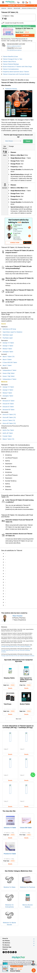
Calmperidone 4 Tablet (9, 379)
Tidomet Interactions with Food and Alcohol (16, 74)
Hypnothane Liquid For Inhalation (12, 332)
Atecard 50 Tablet (8, 404)
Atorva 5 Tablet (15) (9, 420)
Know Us (5, 938)
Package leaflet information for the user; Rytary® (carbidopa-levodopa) (17, 655)
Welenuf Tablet (7, 349)
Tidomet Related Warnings (11, 64)
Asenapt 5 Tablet (8, 346)
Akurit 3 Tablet (7, 365)
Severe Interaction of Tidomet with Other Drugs (17, 66)
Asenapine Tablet (8, 351)
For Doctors (6, 945)
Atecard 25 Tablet (8, 406)
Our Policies (6, 940)
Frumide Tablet (7, 436)
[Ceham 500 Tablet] (26, 820)
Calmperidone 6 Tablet (9, 370)
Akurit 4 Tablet (7, 359)
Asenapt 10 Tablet (8, 343)
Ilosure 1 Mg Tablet (9, 376)
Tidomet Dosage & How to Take (12, 59)
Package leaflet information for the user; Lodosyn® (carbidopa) (16, 646)
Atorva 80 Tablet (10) (9, 417)
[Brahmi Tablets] (26, 696)
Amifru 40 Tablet (8, 433)
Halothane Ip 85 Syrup (9, 329)
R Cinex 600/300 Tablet (10, 362)
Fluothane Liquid (7, 338)
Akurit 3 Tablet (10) (8, 356)
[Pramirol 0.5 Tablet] (10, 846)
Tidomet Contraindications (11, 69)
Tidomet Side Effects (9, 61)
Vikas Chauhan (17, 616)
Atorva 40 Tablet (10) (9, 423)
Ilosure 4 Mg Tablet (9, 373)
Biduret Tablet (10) (8, 439)
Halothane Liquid (8, 335)
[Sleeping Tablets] (10, 670)
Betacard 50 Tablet (8, 409)
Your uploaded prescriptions (14, 50)
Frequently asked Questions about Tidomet (16, 71)
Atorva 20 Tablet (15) (9, 414)
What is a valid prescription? (14, 46)
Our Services (6, 942)
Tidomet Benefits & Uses (10, 56)
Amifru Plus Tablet (8, 430)
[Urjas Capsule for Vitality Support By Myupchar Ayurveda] (26, 670)
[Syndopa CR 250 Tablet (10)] (8, 32)
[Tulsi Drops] (10, 696)
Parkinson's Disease (11, 89)
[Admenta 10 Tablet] (10, 820)
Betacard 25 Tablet (8, 401)
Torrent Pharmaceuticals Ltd (19, 39)
